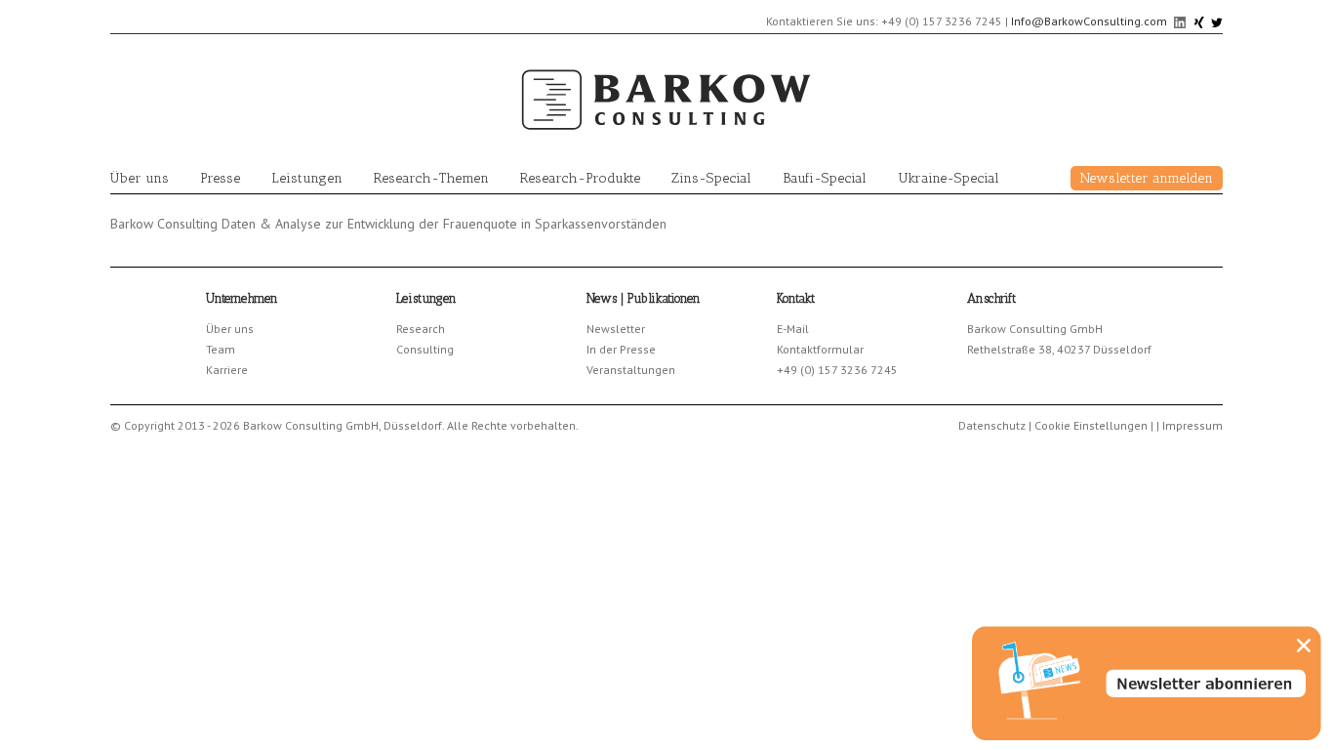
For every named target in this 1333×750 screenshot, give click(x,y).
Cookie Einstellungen (1091, 425)
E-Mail (793, 328)
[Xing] (1199, 21)
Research (420, 328)
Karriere (227, 369)
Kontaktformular (820, 349)
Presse (220, 178)
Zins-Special (711, 178)
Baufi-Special (825, 178)
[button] (1303, 645)
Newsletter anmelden (1146, 178)
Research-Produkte (580, 178)
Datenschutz (992, 425)
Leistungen (307, 178)
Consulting (425, 349)
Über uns (139, 178)
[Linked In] (1181, 21)
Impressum (1192, 425)
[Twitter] (1217, 21)
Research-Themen (431, 178)
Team (220, 349)
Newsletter (615, 328)
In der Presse (621, 349)
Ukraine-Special (948, 178)
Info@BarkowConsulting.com (1089, 21)
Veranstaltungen (630, 369)
